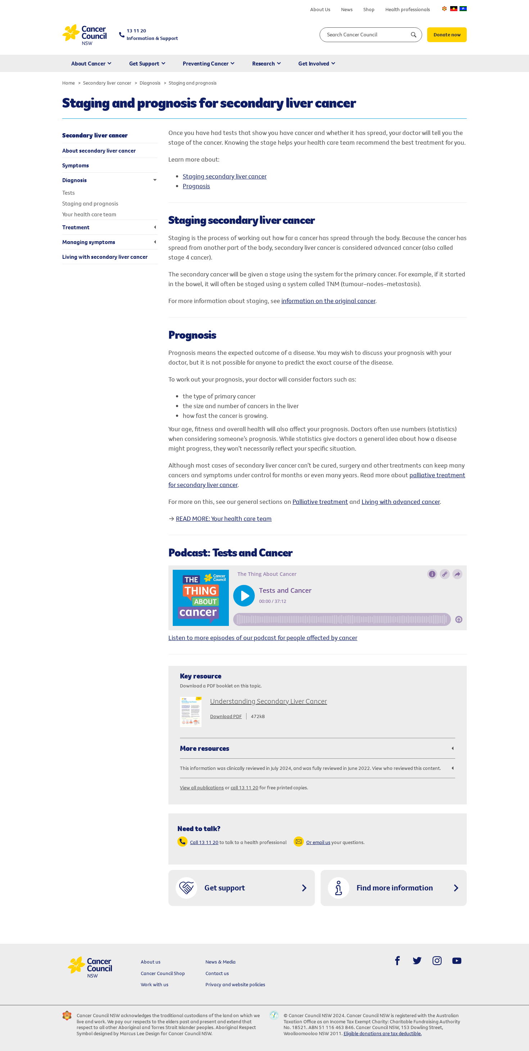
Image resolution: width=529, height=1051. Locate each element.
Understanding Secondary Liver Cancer (268, 700)
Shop (369, 9)
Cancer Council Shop (163, 973)
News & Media (220, 961)
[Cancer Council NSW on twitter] (417, 960)
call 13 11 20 (244, 787)
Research (263, 63)
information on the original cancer (328, 301)
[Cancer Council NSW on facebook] (397, 960)
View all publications (202, 787)
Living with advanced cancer (401, 501)
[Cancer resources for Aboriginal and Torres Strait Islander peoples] (454, 8)
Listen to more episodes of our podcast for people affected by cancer (262, 637)
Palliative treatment (320, 501)
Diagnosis (150, 83)
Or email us (318, 842)
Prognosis (196, 186)
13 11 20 (152, 34)
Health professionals (407, 9)
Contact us (217, 973)
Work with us (154, 984)
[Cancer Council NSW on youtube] (456, 960)
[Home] (84, 34)
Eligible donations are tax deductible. (383, 1033)
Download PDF (226, 716)
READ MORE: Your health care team (224, 518)
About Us (320, 9)
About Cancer (88, 63)
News (347, 9)
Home (68, 83)
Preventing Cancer (206, 63)
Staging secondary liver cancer (225, 176)
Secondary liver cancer (107, 83)
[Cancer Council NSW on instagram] (437, 960)
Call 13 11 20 (204, 842)
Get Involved (313, 63)
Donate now (447, 34)
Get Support (144, 63)
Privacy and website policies (235, 984)
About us (150, 961)
